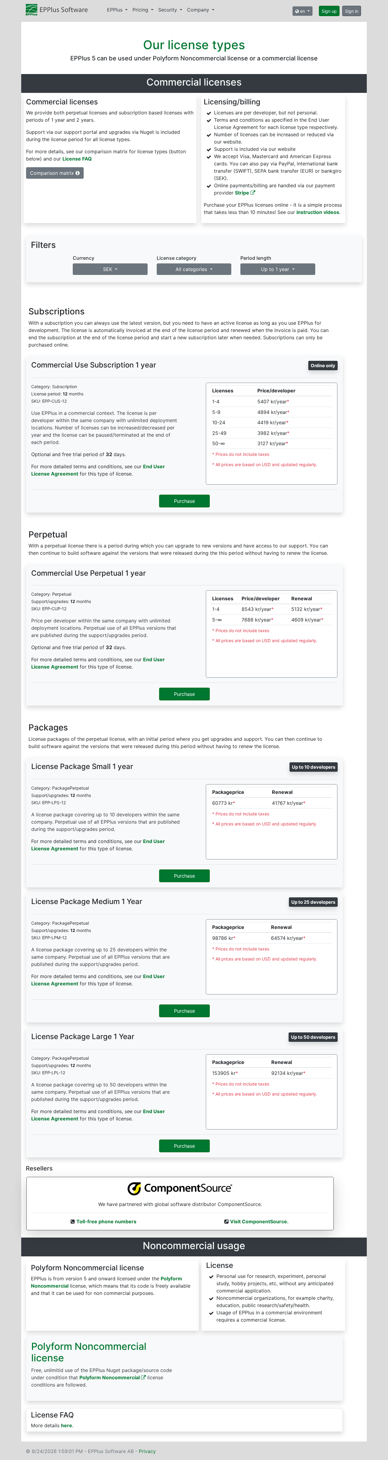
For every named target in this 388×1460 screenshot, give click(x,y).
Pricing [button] (141, 10)
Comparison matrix (52, 173)
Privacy (147, 1451)
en (302, 11)
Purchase (184, 501)
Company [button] (199, 10)
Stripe (242, 193)
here (66, 1425)
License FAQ (77, 159)
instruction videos (317, 212)
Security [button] (168, 10)
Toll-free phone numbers (106, 1221)
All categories (192, 269)
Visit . (259, 1221)
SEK (108, 269)
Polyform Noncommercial (110, 1377)
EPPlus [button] (115, 10)
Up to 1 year (276, 269)
